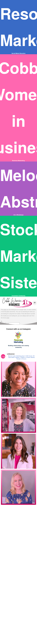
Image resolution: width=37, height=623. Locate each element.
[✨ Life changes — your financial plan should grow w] (18, 451)
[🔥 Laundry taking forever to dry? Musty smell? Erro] (18, 595)
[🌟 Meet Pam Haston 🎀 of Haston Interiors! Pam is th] (18, 523)
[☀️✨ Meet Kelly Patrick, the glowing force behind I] (18, 559)
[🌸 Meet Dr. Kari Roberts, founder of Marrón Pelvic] (18, 379)
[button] (34, 302)
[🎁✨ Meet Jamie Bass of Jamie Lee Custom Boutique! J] (18, 487)
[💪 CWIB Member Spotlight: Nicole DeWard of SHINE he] (18, 415)
